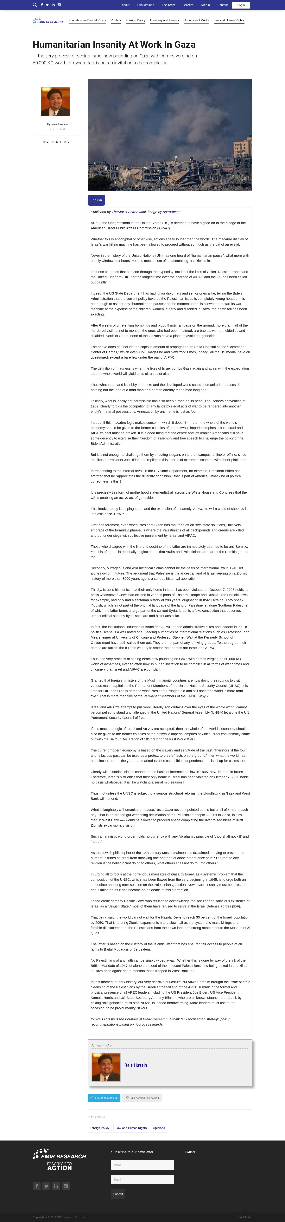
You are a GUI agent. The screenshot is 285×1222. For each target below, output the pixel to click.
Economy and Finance (164, 20)
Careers (188, 5)
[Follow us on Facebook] (43, 5)
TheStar (118, 212)
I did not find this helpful (144, 1097)
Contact (223, 5)
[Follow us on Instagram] (59, 5)
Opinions (159, 1128)
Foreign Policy (135, 20)
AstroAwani (137, 212)
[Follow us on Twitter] (49, 5)
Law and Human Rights (229, 20)
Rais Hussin (135, 1065)
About (126, 5)
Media (205, 5)
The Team (168, 5)
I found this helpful (105, 1097)
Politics (116, 20)
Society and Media (196, 20)
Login (241, 5)
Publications (145, 5)
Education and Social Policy (87, 20)
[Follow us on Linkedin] (55, 5)
